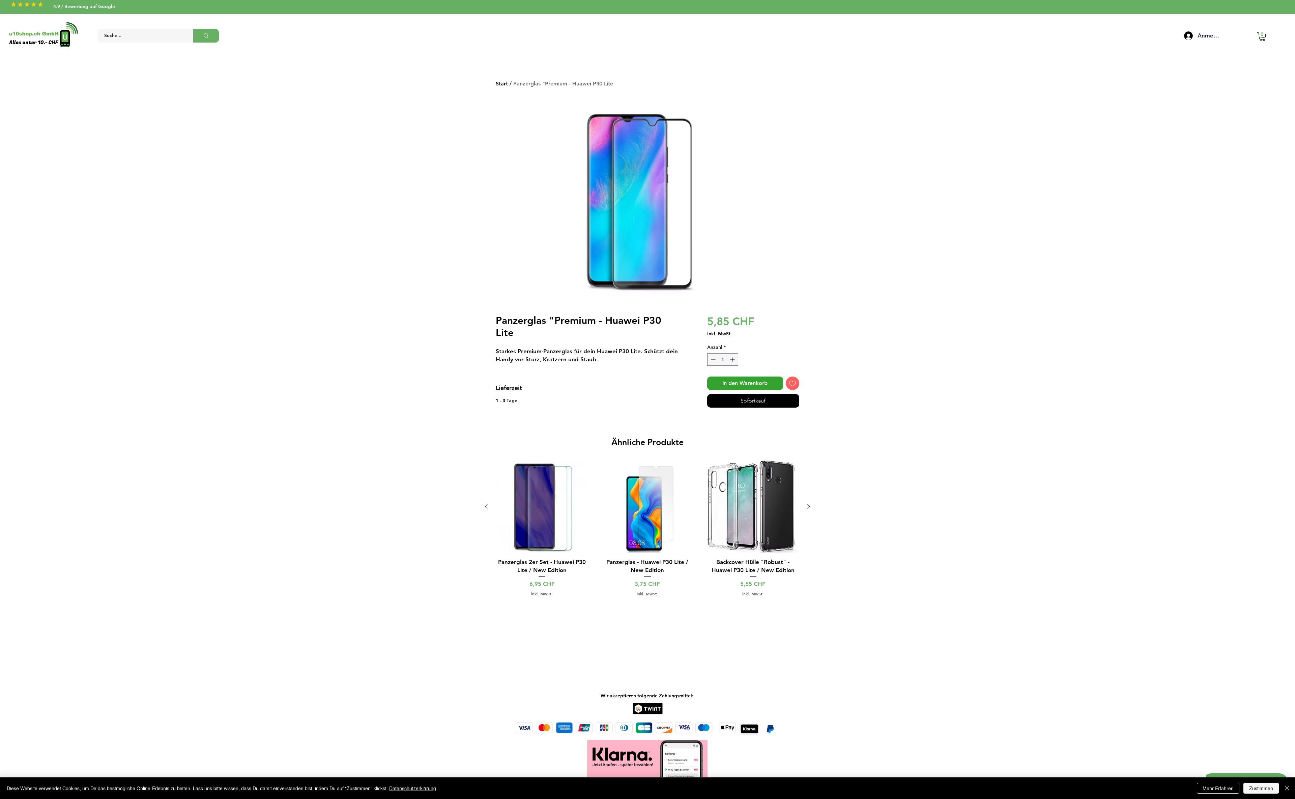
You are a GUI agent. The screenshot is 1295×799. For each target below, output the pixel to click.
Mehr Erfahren (1218, 788)
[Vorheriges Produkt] (486, 506)
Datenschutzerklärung (412, 788)
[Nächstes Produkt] (809, 506)
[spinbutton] (723, 359)
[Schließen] (1287, 788)
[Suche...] (206, 36)
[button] (1262, 36)
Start (502, 83)
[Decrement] (712, 359)
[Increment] (733, 359)
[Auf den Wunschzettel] (792, 383)
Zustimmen (1261, 788)
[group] (647, 528)
